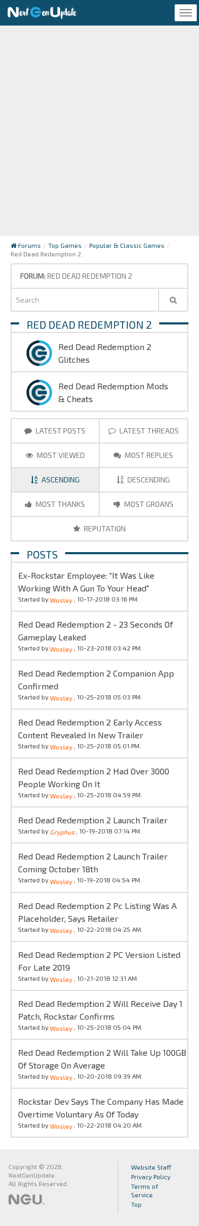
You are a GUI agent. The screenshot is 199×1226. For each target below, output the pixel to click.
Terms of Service (144, 1190)
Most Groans (148, 503)
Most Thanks (59, 503)
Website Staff (151, 1167)
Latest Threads (148, 430)
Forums (28, 245)
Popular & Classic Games (127, 245)
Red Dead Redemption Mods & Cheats (113, 392)
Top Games (65, 245)
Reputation (104, 528)
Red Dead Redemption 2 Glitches (104, 352)
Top (136, 1204)
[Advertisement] (99, 130)
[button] (172, 300)
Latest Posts (59, 430)
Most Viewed (60, 455)
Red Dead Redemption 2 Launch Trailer (93, 820)
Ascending (60, 479)
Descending (148, 479)
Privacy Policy (150, 1176)
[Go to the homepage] (42, 13)
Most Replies (148, 455)
